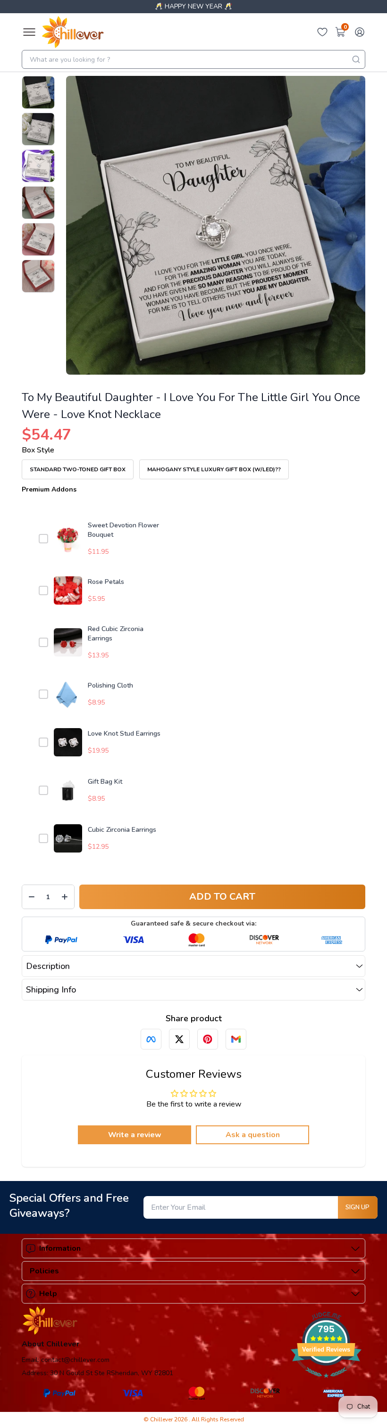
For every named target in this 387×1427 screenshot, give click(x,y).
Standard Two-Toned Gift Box (78, 469)
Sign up (357, 1207)
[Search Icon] (355, 59)
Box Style (38, 450)
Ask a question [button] (253, 1135)
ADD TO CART (222, 896)
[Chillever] (73, 32)
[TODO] (151, 1039)
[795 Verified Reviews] (326, 1383)
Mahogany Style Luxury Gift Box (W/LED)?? (214, 469)
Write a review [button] (134, 1135)
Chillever (162, 1419)
